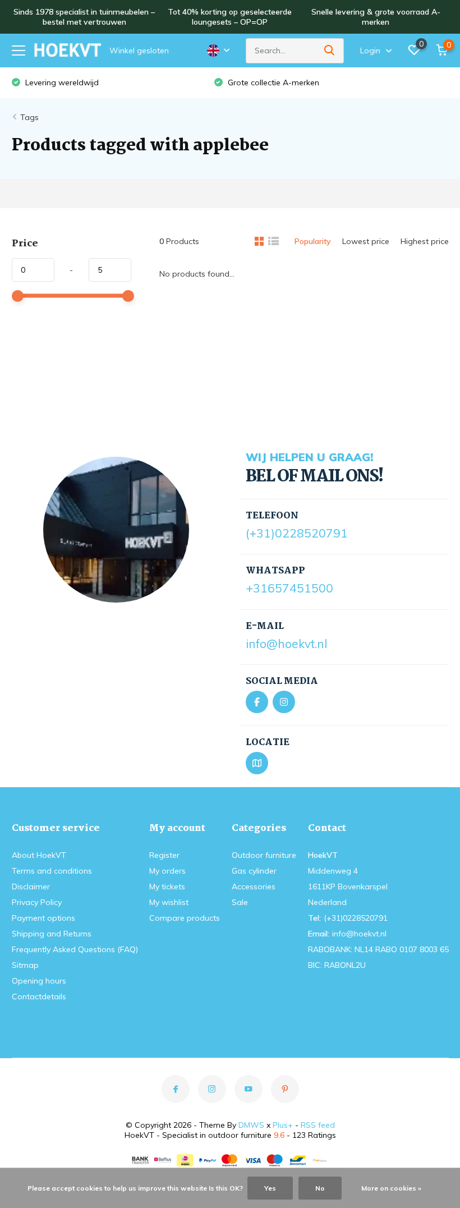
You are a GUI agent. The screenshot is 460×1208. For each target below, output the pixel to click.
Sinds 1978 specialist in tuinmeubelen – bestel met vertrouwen (84, 17)
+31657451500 (289, 588)
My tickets (167, 886)
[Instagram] (284, 702)
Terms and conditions (52, 871)
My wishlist (168, 902)
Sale (240, 902)
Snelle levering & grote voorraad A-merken (375, 17)
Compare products (184, 918)
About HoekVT (39, 855)
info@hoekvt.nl (286, 643)
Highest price (425, 241)
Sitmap (25, 965)
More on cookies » (391, 1188)
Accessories (253, 886)
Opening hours (39, 981)
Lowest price (365, 241)
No (320, 1188)
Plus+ (283, 1125)
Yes (270, 1188)
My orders (167, 871)
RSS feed (318, 1125)
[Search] (330, 50)
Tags (29, 117)
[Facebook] (257, 702)
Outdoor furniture (264, 855)
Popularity (313, 241)
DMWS (251, 1125)
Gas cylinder (254, 871)
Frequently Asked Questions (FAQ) (75, 949)
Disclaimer (31, 886)
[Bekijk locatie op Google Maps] (257, 763)
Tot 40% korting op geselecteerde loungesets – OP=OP (230, 17)
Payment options (43, 918)
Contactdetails (39, 996)
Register (164, 855)
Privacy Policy (37, 902)
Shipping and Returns (51, 934)
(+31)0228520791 (297, 533)
